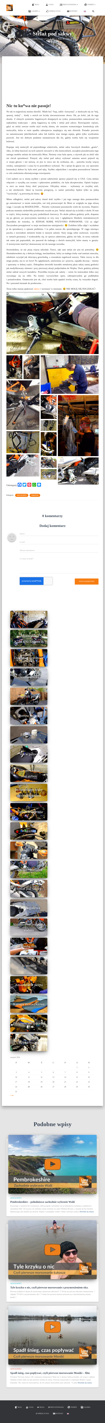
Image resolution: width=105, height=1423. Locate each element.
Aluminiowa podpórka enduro (29, 927)
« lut (12, 1095)
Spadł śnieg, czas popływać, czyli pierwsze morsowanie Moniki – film (50, 1373)
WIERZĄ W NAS (54, 11)
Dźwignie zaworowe (28, 658)
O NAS (51, 5)
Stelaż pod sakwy (28, 889)
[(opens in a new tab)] (52, 1164)
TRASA (41, 1407)
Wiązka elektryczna (29, 812)
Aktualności (22, 495)
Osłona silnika (29, 677)
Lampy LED (29, 850)
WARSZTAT (29, 619)
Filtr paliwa (28, 735)
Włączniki (29, 831)
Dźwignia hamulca (28, 869)
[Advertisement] (52, 75)
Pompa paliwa (29, 715)
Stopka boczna (28, 1043)
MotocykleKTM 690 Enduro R (28, 638)
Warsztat (34, 495)
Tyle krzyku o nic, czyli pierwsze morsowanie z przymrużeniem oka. (49, 1287)
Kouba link (29, 946)
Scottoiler (29, 966)
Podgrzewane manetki (29, 1023)
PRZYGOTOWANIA (70, 5)
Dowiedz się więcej (87, 1212)
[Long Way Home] (9, 8)
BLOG (37, 5)
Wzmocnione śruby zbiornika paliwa (29, 792)
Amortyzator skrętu (29, 985)
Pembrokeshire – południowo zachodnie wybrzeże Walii (42, 1201)
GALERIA (34, 11)
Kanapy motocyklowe (29, 1004)
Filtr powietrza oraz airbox (28, 773)
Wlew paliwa (28, 754)
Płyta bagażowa (29, 908)
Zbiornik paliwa (28, 696)
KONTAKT (73, 11)
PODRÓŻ (90, 5)
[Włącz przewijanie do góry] (100, 1418)
